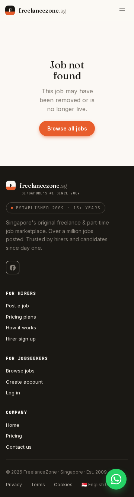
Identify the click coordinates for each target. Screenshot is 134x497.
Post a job (17, 306)
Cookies (63, 484)
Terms (38, 484)
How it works (21, 327)
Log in (13, 393)
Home (12, 425)
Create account (24, 382)
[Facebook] (12, 267)
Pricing (14, 436)
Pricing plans (21, 317)
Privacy (14, 484)
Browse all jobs (67, 128)
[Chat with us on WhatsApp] (116, 479)
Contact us (19, 447)
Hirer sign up (21, 339)
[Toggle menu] (122, 10)
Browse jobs (20, 371)
